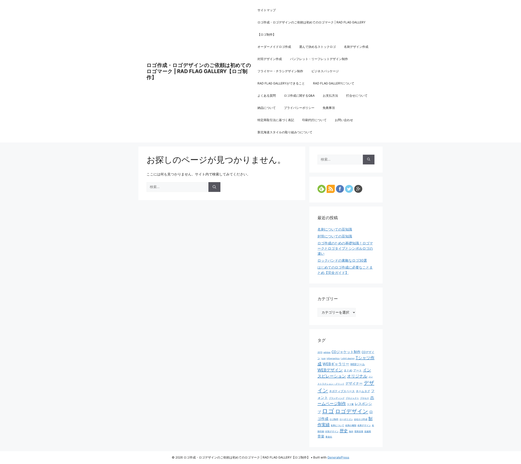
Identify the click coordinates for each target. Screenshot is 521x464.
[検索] (214, 187)
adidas (327, 352)
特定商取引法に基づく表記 (275, 120)
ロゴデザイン (351, 411)
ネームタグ (363, 391)
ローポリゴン (346, 419)
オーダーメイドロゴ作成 (274, 47)
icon (323, 358)
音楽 (320, 436)
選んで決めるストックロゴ (317, 47)
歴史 (344, 430)
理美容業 (358, 431)
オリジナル (357, 376)
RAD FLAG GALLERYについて (333, 83)
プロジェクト (352, 398)
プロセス (364, 398)
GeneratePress (338, 457)
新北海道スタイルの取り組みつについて (284, 132)
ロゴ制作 (333, 419)
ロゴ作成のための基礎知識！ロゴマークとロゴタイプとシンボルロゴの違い (345, 248)
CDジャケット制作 (346, 352)
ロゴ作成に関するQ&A (299, 95)
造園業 (367, 431)
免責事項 (329, 108)
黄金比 (328, 437)
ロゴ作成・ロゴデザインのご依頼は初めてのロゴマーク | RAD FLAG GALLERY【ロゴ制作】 (199, 71)
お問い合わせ (344, 120)
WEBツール (357, 364)
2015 (319, 352)
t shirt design (348, 358)
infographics (333, 358)
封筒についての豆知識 (334, 236)
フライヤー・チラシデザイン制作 (280, 71)
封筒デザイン (332, 431)
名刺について (337, 425)
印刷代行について (314, 120)
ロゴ (328, 411)
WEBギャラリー (336, 364)
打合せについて (357, 95)
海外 (351, 431)
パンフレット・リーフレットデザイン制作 (319, 59)
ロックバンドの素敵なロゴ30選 (342, 260)
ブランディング (337, 398)
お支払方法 (330, 95)
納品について (266, 108)
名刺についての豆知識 (334, 229)
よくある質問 (266, 95)
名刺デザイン (364, 425)
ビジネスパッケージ (325, 71)
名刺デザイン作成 (356, 47)
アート (357, 370)
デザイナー (354, 383)
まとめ (348, 370)
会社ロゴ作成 (360, 419)
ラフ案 (350, 404)
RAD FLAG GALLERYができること (281, 83)
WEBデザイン (330, 370)
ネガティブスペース (342, 391)
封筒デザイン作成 (269, 59)
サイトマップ (266, 10)
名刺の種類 (350, 425)
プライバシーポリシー (299, 108)
